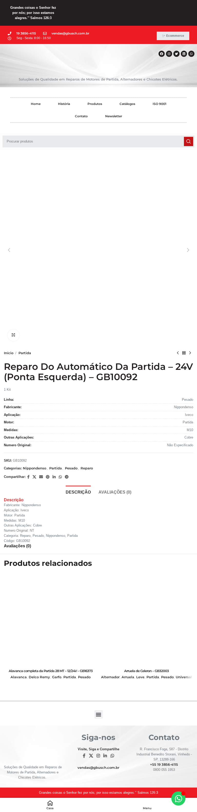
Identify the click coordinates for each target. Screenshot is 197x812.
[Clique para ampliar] (13, 335)
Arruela (128, 677)
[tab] (78, 491)
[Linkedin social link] (54, 477)
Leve (140, 677)
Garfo (56, 677)
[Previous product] (178, 353)
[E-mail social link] (41, 477)
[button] (9, 250)
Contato (81, 116)
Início (8, 353)
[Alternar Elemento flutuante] (178, 798)
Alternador (110, 677)
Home (36, 104)
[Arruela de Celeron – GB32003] (146, 619)
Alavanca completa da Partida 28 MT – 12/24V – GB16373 (51, 671)
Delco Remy (39, 677)
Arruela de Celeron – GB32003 (146, 671)
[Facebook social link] (28, 477)
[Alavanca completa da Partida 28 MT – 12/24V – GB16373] (50, 619)
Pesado (71, 468)
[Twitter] (176, 54)
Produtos (94, 104)
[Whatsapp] (191, 54)
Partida (24, 353)
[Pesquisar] (188, 141)
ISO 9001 (159, 104)
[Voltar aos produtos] (184, 353)
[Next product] (190, 353)
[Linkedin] (184, 54)
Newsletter (113, 116)
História (64, 104)
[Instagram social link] (98, 756)
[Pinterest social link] (47, 477)
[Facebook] (162, 54)
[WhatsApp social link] (60, 477)
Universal (184, 677)
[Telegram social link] (66, 477)
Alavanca (19, 677)
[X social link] (34, 477)
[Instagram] (169, 54)
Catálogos (127, 104)
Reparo (87, 468)
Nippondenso (34, 468)
